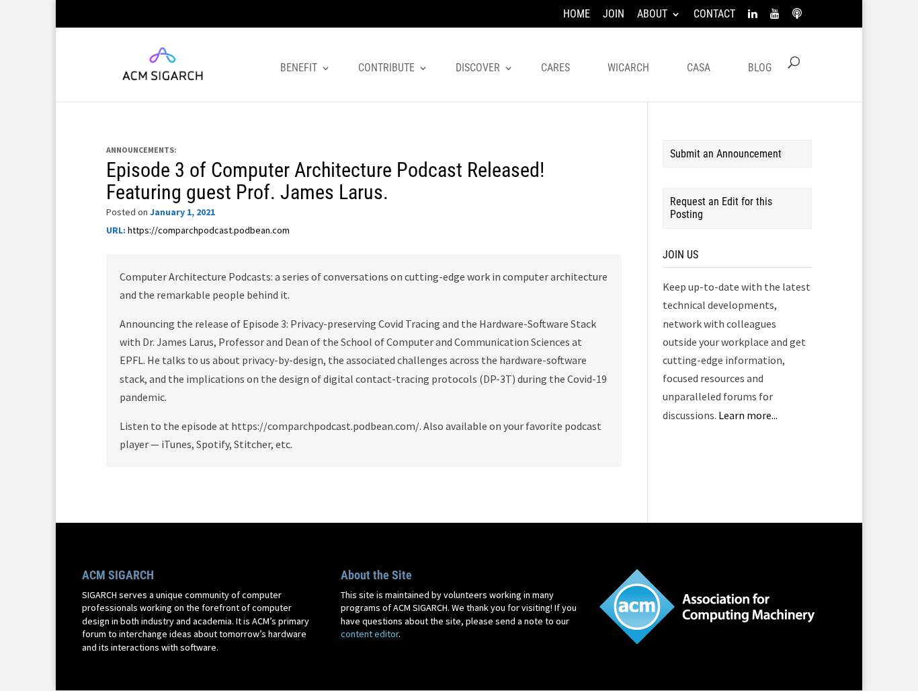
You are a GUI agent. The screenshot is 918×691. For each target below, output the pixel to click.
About (652, 14)
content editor (370, 634)
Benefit (298, 67)
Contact (714, 14)
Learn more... (748, 415)
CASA (698, 67)
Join (613, 14)
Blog (759, 67)
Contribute (386, 67)
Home (576, 14)
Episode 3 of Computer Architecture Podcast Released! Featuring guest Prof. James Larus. (325, 181)
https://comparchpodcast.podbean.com (209, 230)
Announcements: (141, 150)
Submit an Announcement (726, 153)
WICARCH (628, 67)
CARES (555, 67)
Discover (478, 67)
